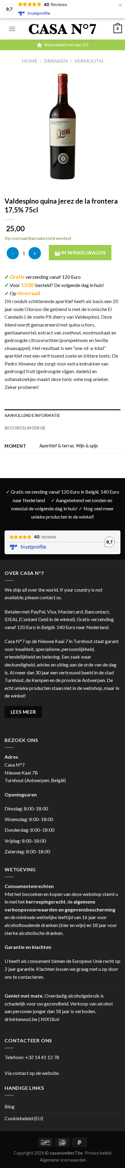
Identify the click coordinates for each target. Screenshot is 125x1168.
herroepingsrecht (46, 901)
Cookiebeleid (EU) (24, 1118)
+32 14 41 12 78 (42, 1057)
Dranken (56, 61)
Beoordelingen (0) (25, 427)
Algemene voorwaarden (63, 1160)
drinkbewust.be (21, 1019)
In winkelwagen (83, 252)
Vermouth (88, 61)
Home (29, 61)
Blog (10, 1106)
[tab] (62, 415)
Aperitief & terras (56, 445)
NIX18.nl (50, 1019)
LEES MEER (23, 712)
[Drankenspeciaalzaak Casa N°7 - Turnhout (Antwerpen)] (62, 29)
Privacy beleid (98, 1153)
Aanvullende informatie (32, 415)
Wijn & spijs (87, 445)
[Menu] (12, 28)
